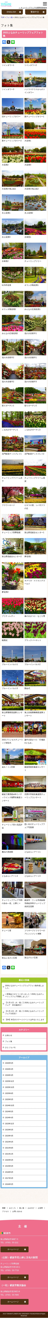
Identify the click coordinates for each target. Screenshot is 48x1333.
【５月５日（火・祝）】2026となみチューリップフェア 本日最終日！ (24, 1004)
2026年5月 (9, 1063)
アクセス (5, 1211)
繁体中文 (35, 12)
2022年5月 (9, 1142)
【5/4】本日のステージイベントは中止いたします (24, 1020)
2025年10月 (9, 1087)
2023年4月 (9, 1136)
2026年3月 (9, 1075)
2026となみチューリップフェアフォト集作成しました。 (24, 987)
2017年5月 (9, 1178)
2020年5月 (9, 1160)
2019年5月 (9, 1166)
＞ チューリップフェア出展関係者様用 (33, 8)
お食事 (40, 1208)
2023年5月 (9, 1130)
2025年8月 (9, 1093)
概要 (3, 1208)
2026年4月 (9, 1069)
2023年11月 (9, 1124)
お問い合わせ (17, 1211)
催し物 (21, 1208)
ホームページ (13, 1249)
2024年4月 (9, 1118)
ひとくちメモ (10, 1047)
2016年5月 (9, 1184)
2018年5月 (9, 1172)
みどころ (12, 1208)
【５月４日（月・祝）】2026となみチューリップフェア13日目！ (24, 1012)
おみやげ (31, 1208)
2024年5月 (9, 1111)
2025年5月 (9, 1099)
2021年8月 (9, 1148)
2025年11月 (9, 1081)
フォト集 (8, 1041)
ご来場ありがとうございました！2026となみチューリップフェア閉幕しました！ (24, 995)
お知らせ (8, 1035)
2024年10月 (9, 1105)
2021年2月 (9, 1154)
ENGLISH (11, 12)
